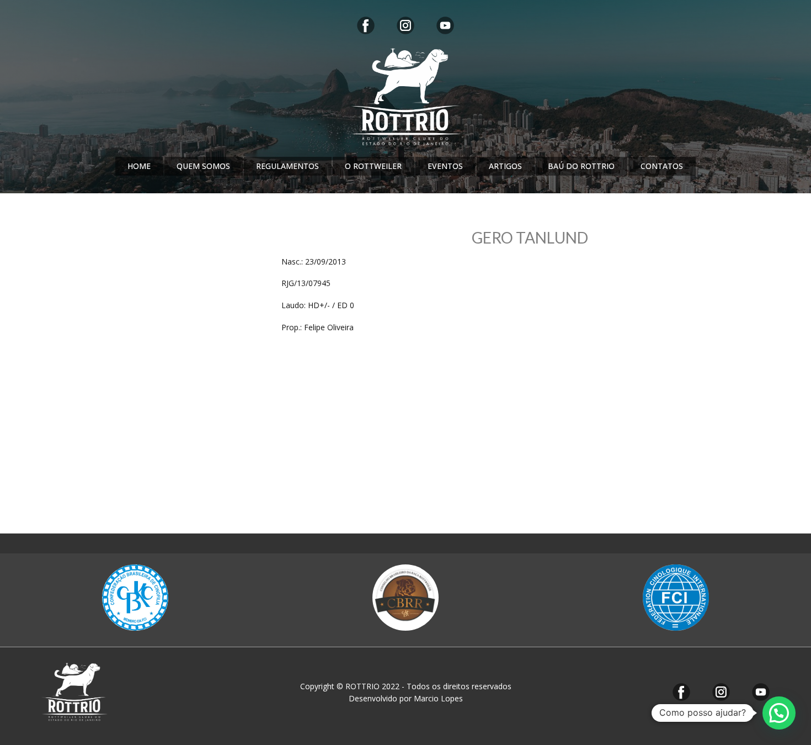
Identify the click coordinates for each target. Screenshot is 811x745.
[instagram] (405, 25)
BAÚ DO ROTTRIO (581, 166)
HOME (139, 166)
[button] (779, 713)
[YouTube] (445, 25)
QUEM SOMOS (203, 166)
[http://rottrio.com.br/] (405, 97)
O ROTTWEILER (373, 166)
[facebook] (366, 25)
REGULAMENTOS (287, 166)
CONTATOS (662, 166)
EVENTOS (445, 166)
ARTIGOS (505, 166)
